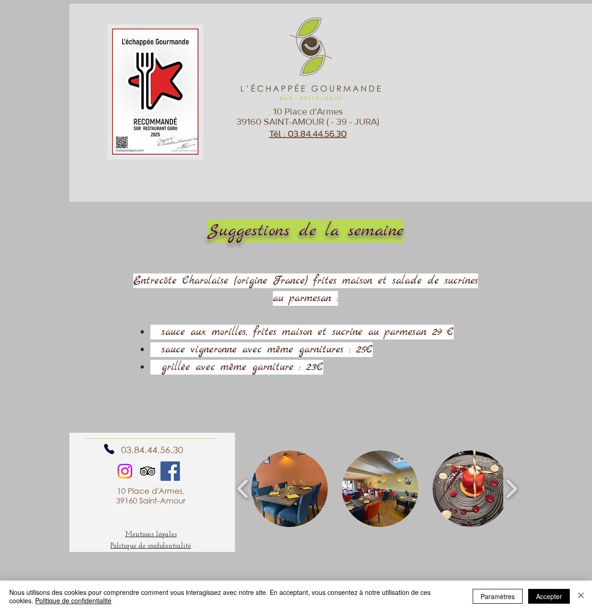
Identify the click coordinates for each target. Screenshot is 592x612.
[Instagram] (125, 471)
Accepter (549, 596)
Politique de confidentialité (73, 600)
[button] (289, 488)
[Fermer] (580, 596)
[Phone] (109, 449)
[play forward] (511, 489)
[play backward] (243, 489)
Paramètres (498, 596)
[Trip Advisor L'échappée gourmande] (147, 471)
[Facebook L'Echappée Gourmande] (170, 471)
